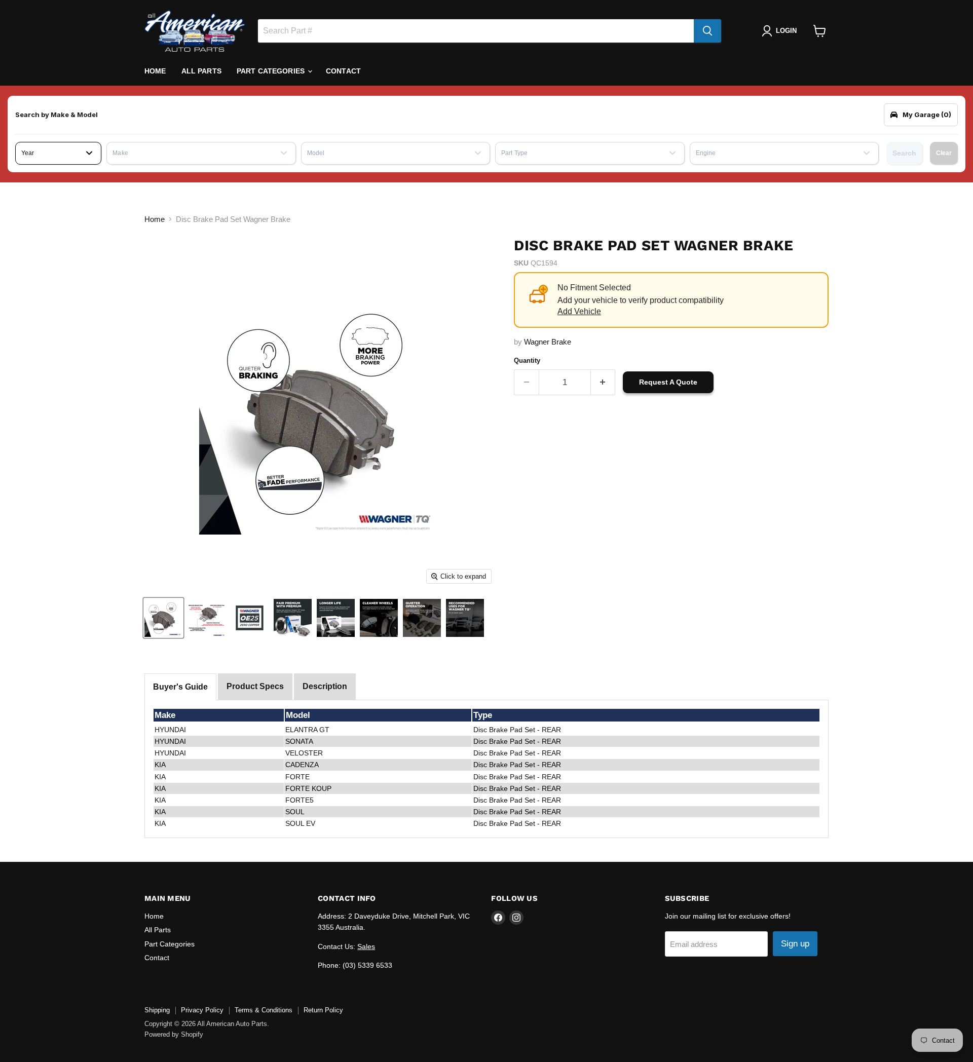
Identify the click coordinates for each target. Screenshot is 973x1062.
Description (325, 686)
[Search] (707, 31)
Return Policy (323, 1010)
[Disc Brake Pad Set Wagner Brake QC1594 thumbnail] (163, 618)
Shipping (157, 1010)
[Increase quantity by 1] (603, 382)
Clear (944, 153)
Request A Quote (668, 382)
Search (904, 153)
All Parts (201, 71)
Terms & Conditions (263, 1010)
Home (155, 71)
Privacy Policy (202, 1010)
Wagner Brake (547, 341)
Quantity (527, 360)
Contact (343, 71)
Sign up (795, 944)
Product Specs (255, 686)
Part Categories (272, 71)
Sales (366, 946)
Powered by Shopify (173, 1034)
